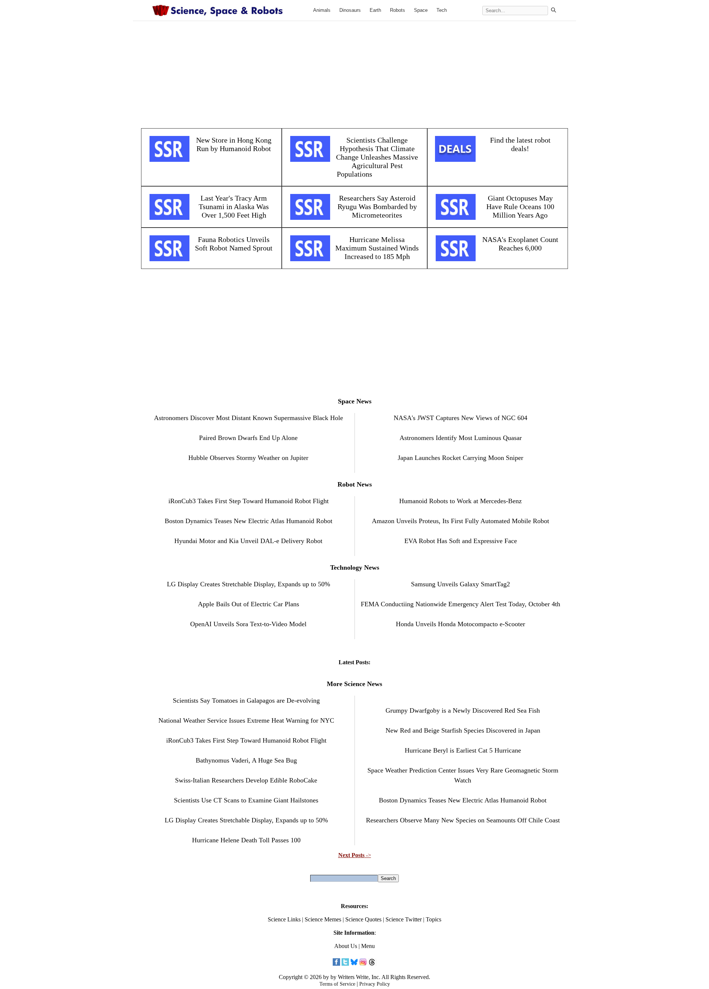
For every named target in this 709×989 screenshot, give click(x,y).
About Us (345, 946)
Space (421, 10)
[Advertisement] (354, 71)
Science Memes (323, 919)
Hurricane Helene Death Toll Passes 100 (246, 840)
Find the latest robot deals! (520, 144)
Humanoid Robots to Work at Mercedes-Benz (460, 501)
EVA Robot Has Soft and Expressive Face (460, 541)
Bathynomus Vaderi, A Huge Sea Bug (246, 760)
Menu (368, 946)
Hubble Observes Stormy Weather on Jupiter (248, 457)
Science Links (284, 919)
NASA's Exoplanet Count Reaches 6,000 (520, 243)
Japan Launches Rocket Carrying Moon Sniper (460, 457)
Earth (375, 10)
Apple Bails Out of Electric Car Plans (248, 604)
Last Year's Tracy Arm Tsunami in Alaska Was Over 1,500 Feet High (234, 206)
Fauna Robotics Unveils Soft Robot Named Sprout (234, 243)
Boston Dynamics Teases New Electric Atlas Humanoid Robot (248, 521)
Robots (397, 10)
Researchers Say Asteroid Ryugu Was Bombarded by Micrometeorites (377, 206)
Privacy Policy (374, 984)
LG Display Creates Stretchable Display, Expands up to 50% (248, 584)
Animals (321, 10)
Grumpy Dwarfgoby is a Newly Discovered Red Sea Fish (463, 710)
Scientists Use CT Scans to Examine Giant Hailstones (246, 800)
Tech (441, 10)
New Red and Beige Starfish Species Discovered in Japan (463, 730)
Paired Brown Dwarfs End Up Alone (248, 437)
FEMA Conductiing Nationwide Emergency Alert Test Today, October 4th (460, 604)
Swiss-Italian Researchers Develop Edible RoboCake (246, 780)
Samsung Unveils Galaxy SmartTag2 (460, 584)
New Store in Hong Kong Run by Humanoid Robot (233, 144)
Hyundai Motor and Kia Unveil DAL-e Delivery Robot (248, 541)
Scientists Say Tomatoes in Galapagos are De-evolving (246, 700)
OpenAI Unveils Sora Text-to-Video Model (248, 624)
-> (354, 855)
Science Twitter (404, 919)
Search (388, 878)
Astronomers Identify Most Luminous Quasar (461, 437)
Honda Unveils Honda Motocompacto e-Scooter (460, 624)
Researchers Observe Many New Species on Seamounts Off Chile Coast (463, 820)
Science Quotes (363, 919)
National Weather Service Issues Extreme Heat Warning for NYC (246, 720)
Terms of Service (337, 984)
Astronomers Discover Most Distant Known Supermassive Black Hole (248, 418)
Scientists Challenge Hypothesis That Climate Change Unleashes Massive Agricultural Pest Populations (377, 157)
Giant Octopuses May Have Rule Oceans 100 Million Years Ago (520, 206)
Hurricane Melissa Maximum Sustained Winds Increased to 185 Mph (377, 247)
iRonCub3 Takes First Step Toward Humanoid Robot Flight (248, 501)
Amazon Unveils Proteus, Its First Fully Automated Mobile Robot (460, 521)
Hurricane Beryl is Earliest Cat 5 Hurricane (463, 750)
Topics (433, 919)
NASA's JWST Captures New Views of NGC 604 (460, 418)
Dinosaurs (350, 10)
